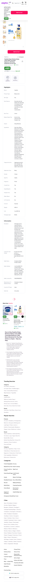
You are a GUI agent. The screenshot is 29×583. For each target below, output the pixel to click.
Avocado (6, 420)
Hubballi (6, 520)
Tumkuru (19, 539)
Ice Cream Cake (7, 388)
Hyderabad (10, 520)
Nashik (18, 531)
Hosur (17, 518)
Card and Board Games (12, 390)
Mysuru (10, 531)
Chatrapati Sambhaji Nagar (10, 509)
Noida (5, 533)
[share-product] (22, 61)
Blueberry (17, 427)
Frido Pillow (11, 410)
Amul (11, 438)
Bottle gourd (17, 423)
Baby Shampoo (7, 393)
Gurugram (16, 516)
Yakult (5, 433)
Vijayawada (10, 543)
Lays (10, 436)
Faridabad (9, 513)
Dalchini (5, 427)
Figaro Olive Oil (15, 436)
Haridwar (10, 518)
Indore (15, 520)
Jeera (9, 429)
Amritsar (6, 505)
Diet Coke (6, 405)
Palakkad (9, 533)
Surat (15, 539)
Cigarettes (10, 448)
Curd (18, 448)
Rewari (9, 537)
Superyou (6, 442)
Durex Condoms (12, 442)
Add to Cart (19, 12)
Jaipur (19, 520)
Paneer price (13, 457)
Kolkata (12, 524)
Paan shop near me (15, 451)
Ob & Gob (6, 410)
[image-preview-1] (4, 22)
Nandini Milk (6, 438)
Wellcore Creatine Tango (9, 399)
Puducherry (15, 535)
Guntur (11, 516)
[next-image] (23, 47)
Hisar (13, 518)
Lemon (15, 425)
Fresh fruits (18, 453)
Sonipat (11, 539)
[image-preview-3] (4, 32)
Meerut (10, 528)
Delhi (5, 513)
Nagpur (14, 531)
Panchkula (14, 533)
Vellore (5, 543)
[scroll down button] (4, 45)
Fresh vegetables (7, 455)
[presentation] (4, 45)
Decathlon (6, 412)
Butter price (6, 457)
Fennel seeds (11, 427)
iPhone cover (7, 403)
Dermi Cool (17, 410)
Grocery (6, 448)
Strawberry (11, 420)
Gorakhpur (6, 516)
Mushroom (13, 429)
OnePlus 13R (7, 397)
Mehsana (15, 528)
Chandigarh (16, 507)
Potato (11, 425)
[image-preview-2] (4, 27)
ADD (10, 313)
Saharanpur (14, 537)
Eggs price (6, 453)
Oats (5, 390)
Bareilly (10, 505)
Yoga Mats (13, 393)
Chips (15, 448)
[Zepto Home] (4, 3)
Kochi (9, 524)
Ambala (15, 503)
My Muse (10, 433)
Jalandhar (6, 522)
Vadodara (10, 541)
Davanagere (12, 511)
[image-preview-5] (4, 42)
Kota (16, 524)
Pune (20, 535)
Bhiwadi (11, 507)
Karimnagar (15, 522)
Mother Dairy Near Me (9, 440)
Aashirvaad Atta (16, 433)
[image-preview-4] (4, 37)
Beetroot (6, 423)
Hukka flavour (7, 451)
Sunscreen (12, 386)
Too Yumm (6, 436)
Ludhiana (17, 526)
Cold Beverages (15, 388)
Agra (5, 503)
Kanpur (10, 522)
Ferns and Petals (7, 444)
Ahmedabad (9, 503)
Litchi (16, 401)
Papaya (5, 429)
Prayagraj (10, 535)
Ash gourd (11, 423)
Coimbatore (6, 511)
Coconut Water (14, 403)
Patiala (5, 535)
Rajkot (5, 537)
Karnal (5, 524)
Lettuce (19, 429)
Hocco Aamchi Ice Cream (14, 405)
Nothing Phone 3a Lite (9, 401)
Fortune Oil (17, 440)
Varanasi (19, 541)
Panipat (19, 533)
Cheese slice (12, 453)
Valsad (14, 541)
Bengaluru (6, 507)
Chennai (18, 509)
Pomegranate (17, 420)
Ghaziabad (14, 513)
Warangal (16, 543)
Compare (21, 57)
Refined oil (14, 455)
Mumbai (6, 531)
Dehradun (18, 511)
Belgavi (14, 505)
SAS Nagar (6, 539)
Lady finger (6, 425)
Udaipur (5, 541)
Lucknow (12, 526)
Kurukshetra (6, 526)
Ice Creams (6, 386)
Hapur (5, 518)
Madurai (6, 528)
